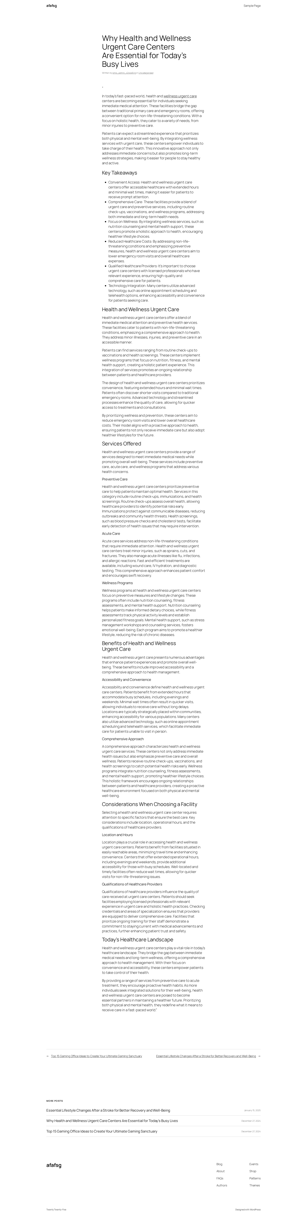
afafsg (51, 5)
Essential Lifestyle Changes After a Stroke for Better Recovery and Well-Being (206, 1056)
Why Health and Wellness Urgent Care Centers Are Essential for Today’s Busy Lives (112, 1121)
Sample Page (252, 6)
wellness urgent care (180, 96)
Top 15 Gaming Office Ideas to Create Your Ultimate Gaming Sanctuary (96, 1056)
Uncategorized (146, 72)
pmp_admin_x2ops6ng (124, 72)
